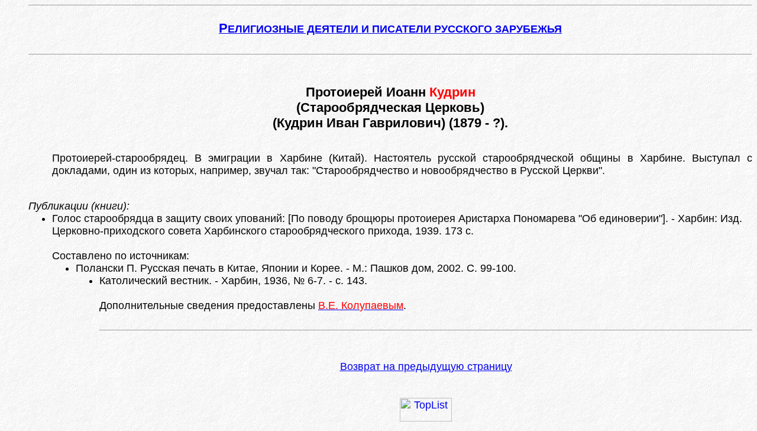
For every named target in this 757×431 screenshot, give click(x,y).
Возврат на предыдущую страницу (426, 366)
